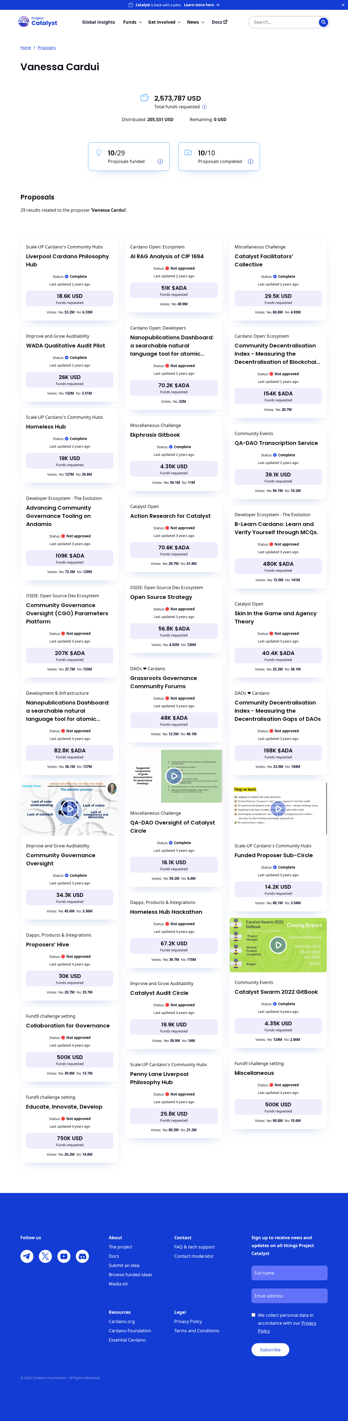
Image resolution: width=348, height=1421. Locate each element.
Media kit (118, 1284)
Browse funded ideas (130, 1275)
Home (25, 47)
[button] (69, 809)
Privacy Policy (188, 1321)
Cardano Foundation (130, 1331)
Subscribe (270, 1350)
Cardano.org (122, 1321)
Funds (129, 22)
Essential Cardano (127, 1340)
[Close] (343, 5)
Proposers (47, 47)
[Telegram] (26, 1256)
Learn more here (199, 4)
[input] (278, 22)
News (193, 22)
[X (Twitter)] (45, 1256)
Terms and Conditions (196, 1331)
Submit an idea (124, 1265)
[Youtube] (63, 1256)
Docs (114, 1256)
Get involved (161, 22)
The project (120, 1247)
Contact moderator (194, 1256)
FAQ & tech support (194, 1247)
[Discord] (82, 1256)
